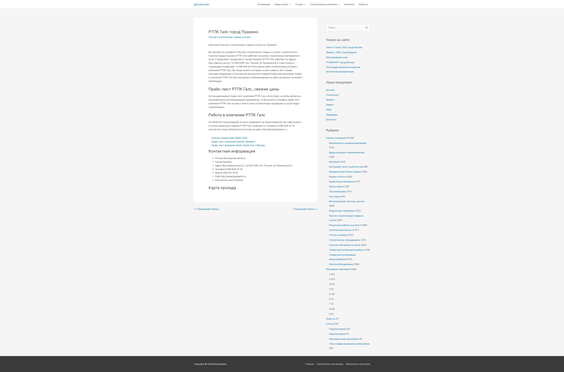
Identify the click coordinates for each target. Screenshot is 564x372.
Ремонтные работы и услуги (344, 225)
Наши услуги (281, 4)
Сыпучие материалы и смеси (344, 245)
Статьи (299, 4)
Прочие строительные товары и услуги (230, 37)
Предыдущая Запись (206, 209)
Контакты (349, 4)
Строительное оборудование (344, 240)
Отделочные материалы (342, 210)
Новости (363, 4)
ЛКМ (328, 109)
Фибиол (330, 99)
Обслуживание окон (337, 57)
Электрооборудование (341, 264)
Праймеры (331, 114)
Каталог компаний (336, 138)
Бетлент (330, 90)
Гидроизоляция (337, 329)
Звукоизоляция (337, 334)
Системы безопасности (341, 230)
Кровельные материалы (342, 181)
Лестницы (334, 196)
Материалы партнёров (338, 269)
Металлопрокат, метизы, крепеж (346, 201)
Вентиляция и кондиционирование (348, 143)
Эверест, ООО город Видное (341, 52)
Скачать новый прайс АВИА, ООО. (229, 138)
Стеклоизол (332, 95)
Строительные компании (323, 4)
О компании (263, 4)
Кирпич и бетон (337, 176)
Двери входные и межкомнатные (347, 152)
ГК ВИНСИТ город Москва (340, 62)
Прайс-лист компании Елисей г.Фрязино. (234, 141)
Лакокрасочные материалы (344, 339)
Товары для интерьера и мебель (346, 249)
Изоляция (334, 161)
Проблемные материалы (330, 364)
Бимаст (330, 104)
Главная (309, 364)
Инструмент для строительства (346, 166)
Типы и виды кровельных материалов (349, 343)
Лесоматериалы (337, 191)
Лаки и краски (336, 186)
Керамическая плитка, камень (345, 171)
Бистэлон (331, 119)
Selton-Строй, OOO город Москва (344, 47)
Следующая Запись (305, 209)
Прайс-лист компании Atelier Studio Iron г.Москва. (238, 145)
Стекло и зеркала (338, 235)
